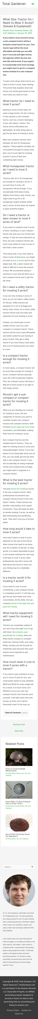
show (24, 713)
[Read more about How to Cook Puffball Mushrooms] (19, 757)
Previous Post (19, 724)
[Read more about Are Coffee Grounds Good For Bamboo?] (19, 822)
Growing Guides (21, 30)
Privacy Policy (13, 1010)
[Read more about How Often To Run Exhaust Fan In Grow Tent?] (19, 790)
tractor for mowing (19, 489)
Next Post (19, 731)
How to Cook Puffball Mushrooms (15, 770)
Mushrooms (20, 773)
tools (26, 628)
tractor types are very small (22, 427)
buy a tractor (18, 260)
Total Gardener (14, 4)
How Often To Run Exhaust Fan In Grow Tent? (18, 802)
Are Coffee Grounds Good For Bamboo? (18, 835)
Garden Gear (8, 30)
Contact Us (26, 1010)
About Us (19, 1014)
